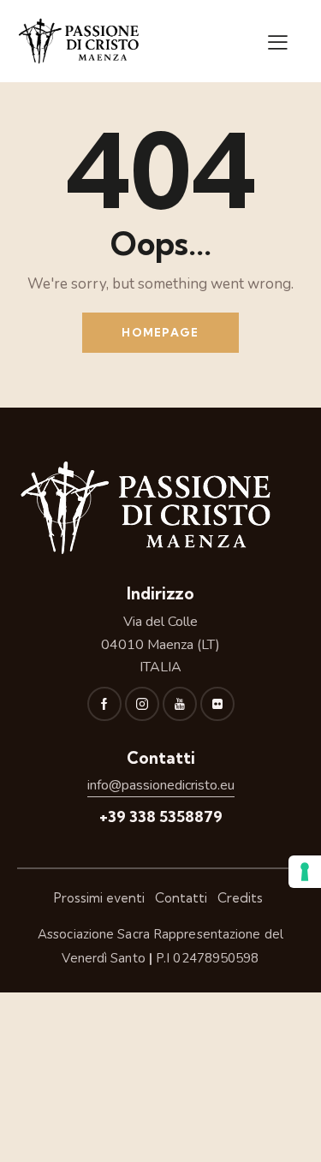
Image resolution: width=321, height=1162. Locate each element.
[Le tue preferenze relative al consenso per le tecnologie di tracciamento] (304, 871)
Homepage (160, 332)
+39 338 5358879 (161, 816)
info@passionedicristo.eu (161, 785)
